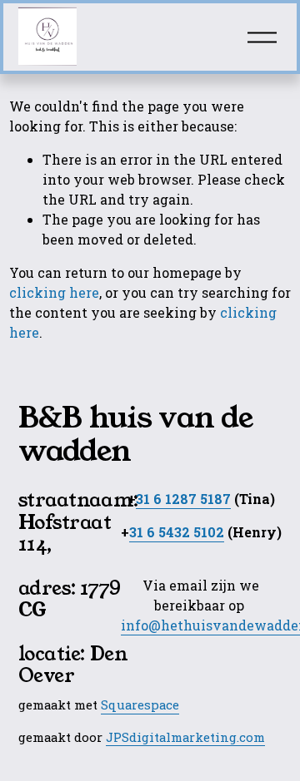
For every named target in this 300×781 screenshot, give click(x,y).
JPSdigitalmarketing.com (185, 737)
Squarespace (140, 704)
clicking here (54, 292)
